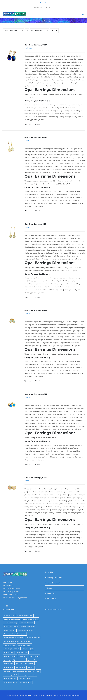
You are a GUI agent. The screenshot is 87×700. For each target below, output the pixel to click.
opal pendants (20, 667)
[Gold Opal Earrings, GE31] (11, 234)
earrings (24, 649)
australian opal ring (10, 623)
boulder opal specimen (25, 630)
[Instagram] (45, 2)
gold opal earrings (21, 652)
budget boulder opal (18, 634)
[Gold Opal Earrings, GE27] (11, 55)
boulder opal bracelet (26, 623)
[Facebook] (40, 2)
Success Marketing (74, 695)
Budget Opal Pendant (33, 637)
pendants (7, 671)
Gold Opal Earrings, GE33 (36, 394)
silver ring (23, 675)
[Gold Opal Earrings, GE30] (11, 148)
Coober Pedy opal (9, 645)
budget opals (25, 641)
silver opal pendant (10, 675)
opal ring (30, 667)
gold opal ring (23, 656)
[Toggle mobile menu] (83, 15)
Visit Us (49, 588)
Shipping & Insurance (54, 578)
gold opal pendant (10, 656)
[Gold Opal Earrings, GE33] (11, 405)
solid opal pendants (10, 682)
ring (38, 671)
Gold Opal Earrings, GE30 (36, 137)
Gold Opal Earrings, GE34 (36, 478)
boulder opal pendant (28, 626)
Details (38, 124)
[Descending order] (27, 30)
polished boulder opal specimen (23, 671)
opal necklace (29, 663)
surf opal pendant (25, 682)
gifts (31, 649)
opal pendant (8, 667)
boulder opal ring (9, 630)
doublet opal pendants (11, 649)
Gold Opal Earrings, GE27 (36, 45)
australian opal (9, 615)
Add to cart (29, 124)
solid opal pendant (25, 678)
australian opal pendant (30, 619)
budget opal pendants (11, 641)
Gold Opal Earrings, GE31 (35, 224)
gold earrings (8, 652)
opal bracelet (32, 660)
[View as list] (56, 31)
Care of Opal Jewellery (54, 583)
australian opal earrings (12, 619)
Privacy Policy (51, 598)
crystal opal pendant (24, 645)
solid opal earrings (10, 678)
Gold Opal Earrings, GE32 (36, 311)
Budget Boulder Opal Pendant (13, 637)
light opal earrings (19, 660)
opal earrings (8, 663)
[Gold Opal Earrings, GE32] (11, 321)
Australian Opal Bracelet (24, 615)
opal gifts (19, 663)
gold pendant (34, 656)
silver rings (32, 675)
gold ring (7, 660)
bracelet (7, 634)
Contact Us (50, 593)
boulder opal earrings (11, 626)
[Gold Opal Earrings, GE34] (11, 488)
